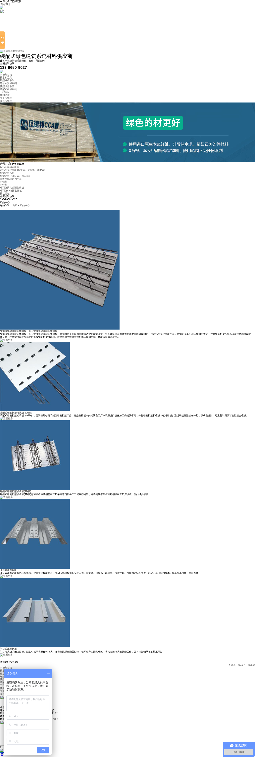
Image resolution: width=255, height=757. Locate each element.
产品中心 (6, 163)
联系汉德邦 (6, 101)
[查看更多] (6, 340)
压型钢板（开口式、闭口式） (15, 176)
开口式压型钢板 (8, 570)
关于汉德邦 (6, 98)
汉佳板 (3, 181)
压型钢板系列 (7, 80)
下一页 (246, 664)
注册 (8, 4)
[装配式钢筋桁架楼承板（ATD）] (35, 410)
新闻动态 (5, 95)
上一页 (236, 664)
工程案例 (5, 92)
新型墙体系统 (7, 86)
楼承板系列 (6, 77)
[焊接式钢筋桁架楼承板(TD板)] (35, 489)
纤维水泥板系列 (8, 83)
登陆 (2, 4)
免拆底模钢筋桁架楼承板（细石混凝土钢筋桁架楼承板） (30, 331)
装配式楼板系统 (8, 89)
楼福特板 (5, 193)
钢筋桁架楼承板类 (9, 167)
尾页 (252, 664)
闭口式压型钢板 (8, 648)
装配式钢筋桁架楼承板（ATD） (16, 412)
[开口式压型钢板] (35, 568)
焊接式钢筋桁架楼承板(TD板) (15, 491)
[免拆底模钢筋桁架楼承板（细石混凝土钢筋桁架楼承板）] (60, 328)
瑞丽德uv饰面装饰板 (11, 190)
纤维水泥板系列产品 (11, 179)
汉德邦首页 (6, 74)
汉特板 (3, 184)
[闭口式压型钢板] (35, 646)
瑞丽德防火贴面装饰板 (12, 187)
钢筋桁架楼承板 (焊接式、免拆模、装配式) (22, 170)
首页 (15, 205)
